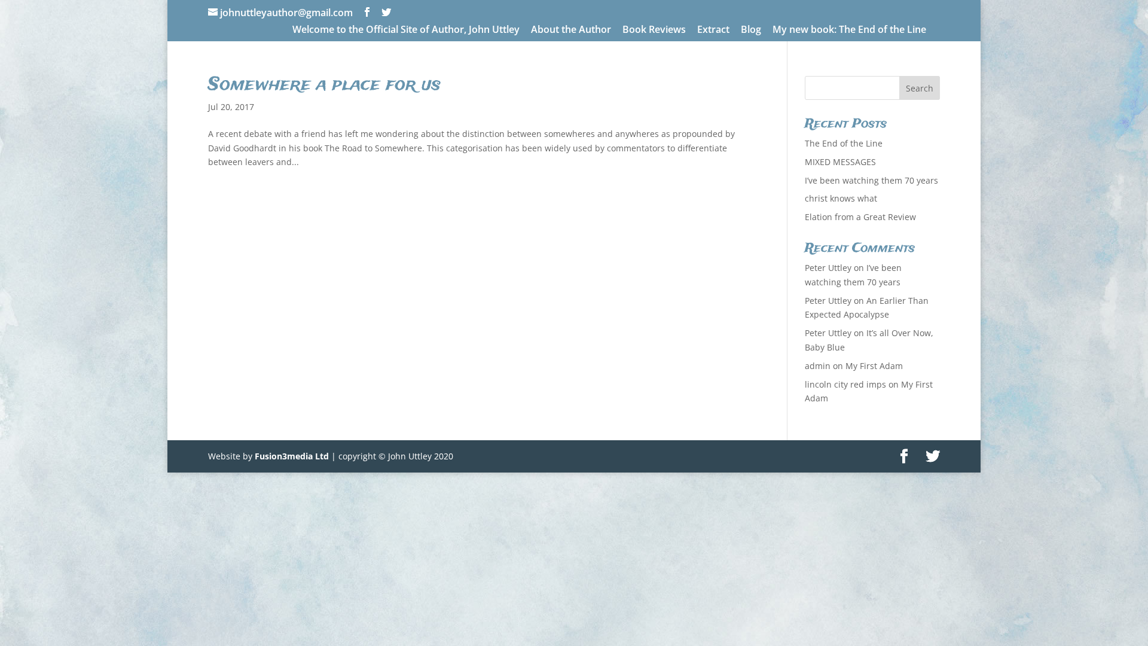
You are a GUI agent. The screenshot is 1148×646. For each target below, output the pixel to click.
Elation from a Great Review (860, 217)
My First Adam (874, 365)
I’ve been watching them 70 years (871, 180)
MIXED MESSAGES (840, 161)
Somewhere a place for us (324, 85)
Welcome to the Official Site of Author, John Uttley (406, 30)
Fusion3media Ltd (292, 456)
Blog (751, 30)
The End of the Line (844, 143)
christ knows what (841, 198)
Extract (713, 30)
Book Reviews (654, 30)
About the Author (571, 30)
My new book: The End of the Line (849, 30)
